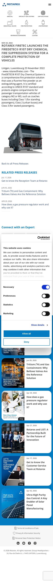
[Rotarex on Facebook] (29, 543)
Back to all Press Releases (15, 163)
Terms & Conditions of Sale (28, 528)
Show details (37, 325)
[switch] (46, 296)
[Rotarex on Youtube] (23, 543)
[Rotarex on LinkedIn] (18, 543)
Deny (26, 342)
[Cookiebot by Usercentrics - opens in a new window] (38, 238)
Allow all (26, 334)
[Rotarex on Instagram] (35, 543)
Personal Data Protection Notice (28, 538)
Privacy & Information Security (28, 533)
